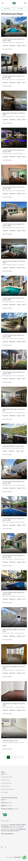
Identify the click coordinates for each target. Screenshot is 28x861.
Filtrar (21, 8)
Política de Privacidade (7, 789)
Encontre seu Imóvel (6, 777)
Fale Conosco (4, 792)
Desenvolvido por (10, 857)
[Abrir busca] (25, 3)
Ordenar (8, 8)
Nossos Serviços (5, 786)
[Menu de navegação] (3, 3)
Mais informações (7, 49)
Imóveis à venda (5, 780)
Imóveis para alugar (6, 783)
